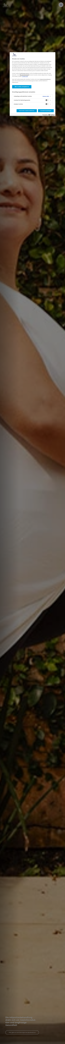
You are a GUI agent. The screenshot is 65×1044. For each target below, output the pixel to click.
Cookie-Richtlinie (24, 75)
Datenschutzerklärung (45, 79)
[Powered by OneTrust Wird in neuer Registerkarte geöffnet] (48, 115)
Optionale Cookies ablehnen (26, 110)
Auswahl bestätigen (45, 110)
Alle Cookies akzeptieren (22, 86)
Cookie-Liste (25, 76)
